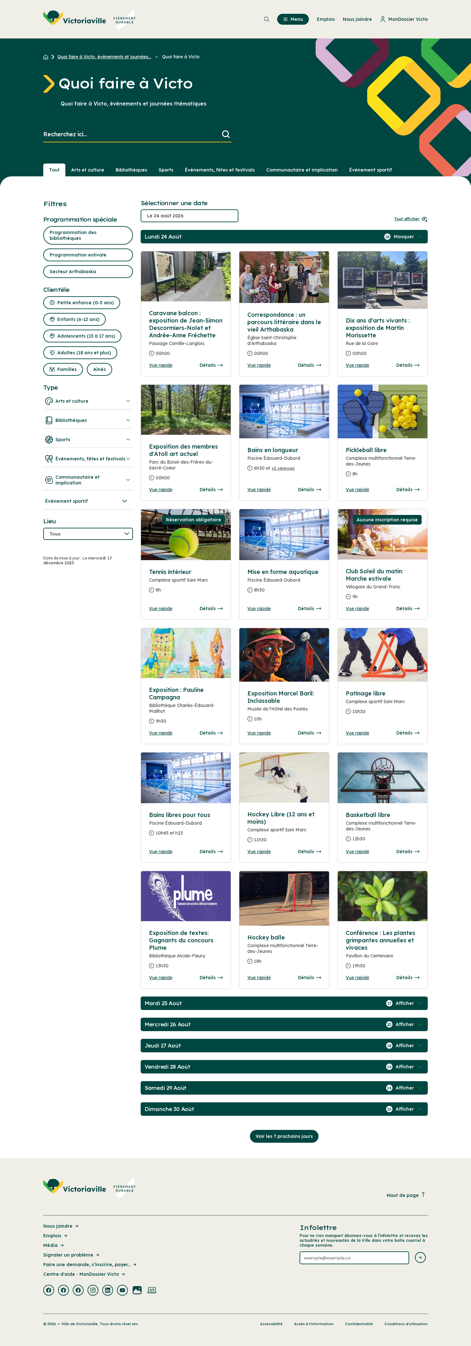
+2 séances (283, 468)
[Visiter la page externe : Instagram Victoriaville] (92, 1291)
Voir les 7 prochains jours (284, 1136)
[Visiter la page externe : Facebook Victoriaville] (48, 1291)
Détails (208, 365)
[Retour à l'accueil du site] (47, 57)
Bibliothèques (131, 170)
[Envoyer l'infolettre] (420, 1258)
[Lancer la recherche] (226, 134)
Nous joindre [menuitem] (357, 19)
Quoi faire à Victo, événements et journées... (104, 57)
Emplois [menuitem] (326, 19)
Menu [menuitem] (297, 19)
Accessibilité (271, 1324)
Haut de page (403, 1195)
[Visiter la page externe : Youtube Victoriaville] (122, 1291)
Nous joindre (57, 1226)
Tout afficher (406, 218)
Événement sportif (370, 170)
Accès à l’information (314, 1324)
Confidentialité (359, 1324)
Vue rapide (160, 365)
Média (50, 1245)
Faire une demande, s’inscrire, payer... (86, 1264)
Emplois (52, 1236)
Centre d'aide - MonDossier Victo (81, 1274)
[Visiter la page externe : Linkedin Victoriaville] (107, 1291)
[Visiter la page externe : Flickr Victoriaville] (137, 1291)
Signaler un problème (68, 1255)
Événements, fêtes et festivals (220, 170)
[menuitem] (89, 19)
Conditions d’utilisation (406, 1324)
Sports (166, 170)
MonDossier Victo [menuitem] (408, 19)
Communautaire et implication (302, 170)
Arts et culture (87, 170)
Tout (54, 170)
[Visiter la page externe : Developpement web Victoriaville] (151, 1291)
